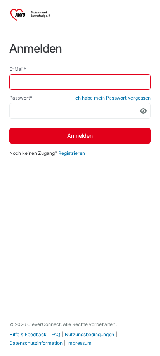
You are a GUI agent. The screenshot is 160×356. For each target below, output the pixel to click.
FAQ (55, 334)
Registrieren (71, 153)
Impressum (79, 343)
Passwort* (20, 98)
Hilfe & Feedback (28, 334)
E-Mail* (17, 69)
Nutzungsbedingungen (89, 334)
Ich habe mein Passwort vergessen (112, 98)
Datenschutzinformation (36, 343)
